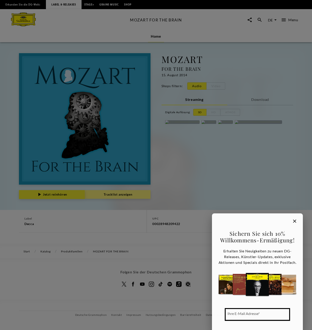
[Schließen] (294, 221)
